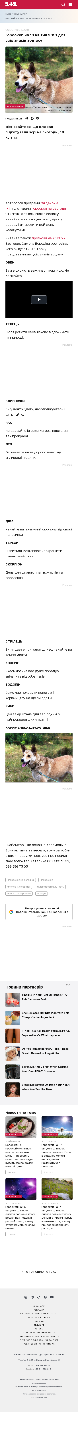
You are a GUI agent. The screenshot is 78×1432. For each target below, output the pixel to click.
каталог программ (39, 1317)
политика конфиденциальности (39, 1336)
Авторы (39, 1328)
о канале (39, 1306)
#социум (11, 1172)
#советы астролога (19, 893)
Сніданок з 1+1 (15, 106)
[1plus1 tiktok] (38, 1297)
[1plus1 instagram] (25, 1297)
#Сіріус (41, 893)
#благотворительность (50, 886)
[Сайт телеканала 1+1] (11, 4)
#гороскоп (46, 879)
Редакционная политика (39, 1344)
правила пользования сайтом (39, 1340)
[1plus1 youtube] (52, 1297)
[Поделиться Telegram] (26, 118)
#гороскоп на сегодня (20, 879)
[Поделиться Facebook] (32, 118)
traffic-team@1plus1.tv (39, 1397)
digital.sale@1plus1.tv (39, 1390)
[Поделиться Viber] (37, 118)
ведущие (39, 1325)
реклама (39, 1310)
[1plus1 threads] (32, 1297)
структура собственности (39, 1332)
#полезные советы (18, 886)
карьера (39, 1321)
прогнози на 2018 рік (48, 238)
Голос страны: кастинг (16, 14)
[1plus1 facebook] (45, 1297)
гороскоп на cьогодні (49, 208)
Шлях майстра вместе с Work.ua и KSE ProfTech (28, 18)
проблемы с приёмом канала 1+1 (39, 1313)
